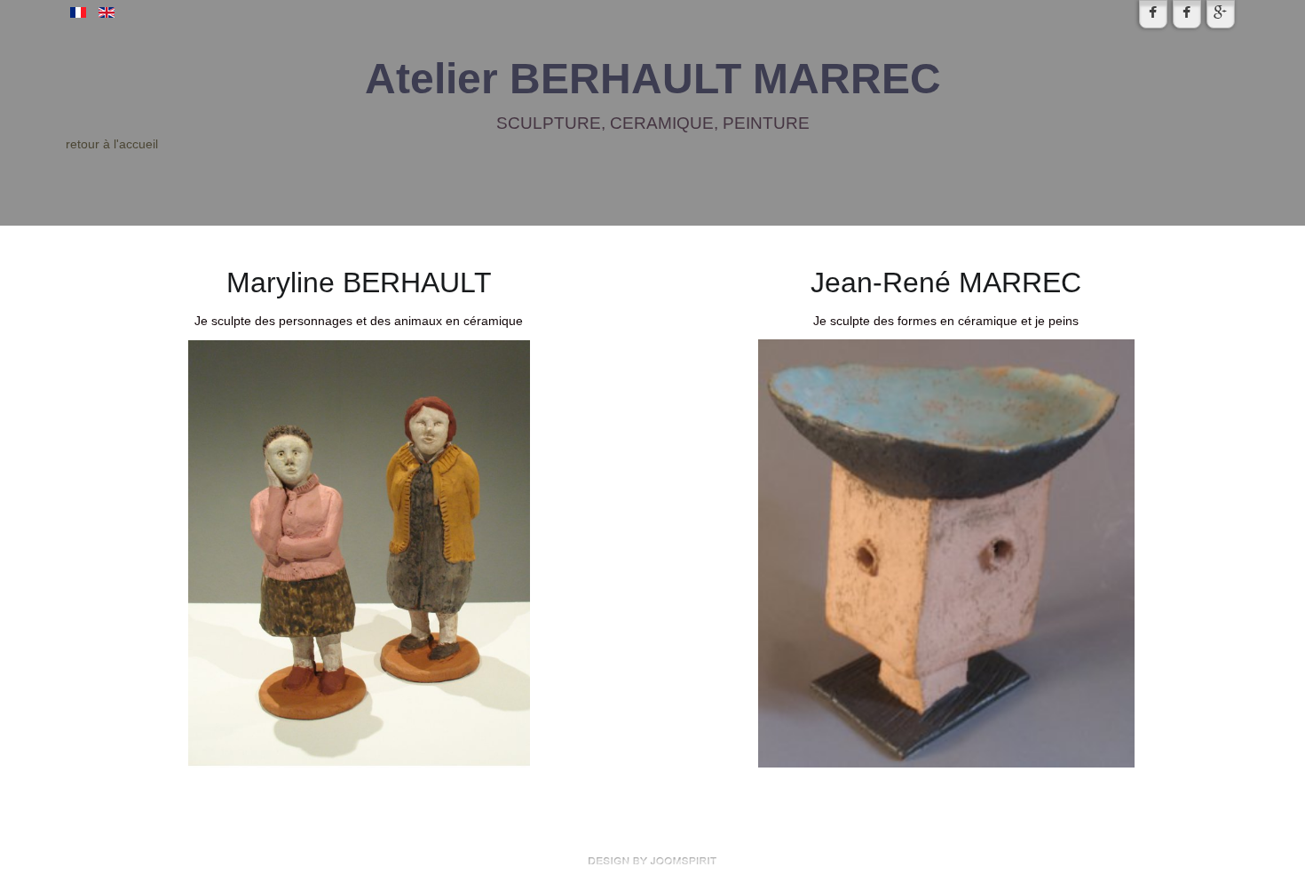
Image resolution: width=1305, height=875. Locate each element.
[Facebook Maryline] (1153, 14)
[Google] (1220, 14)
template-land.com (652, 860)
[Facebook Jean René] (1187, 14)
